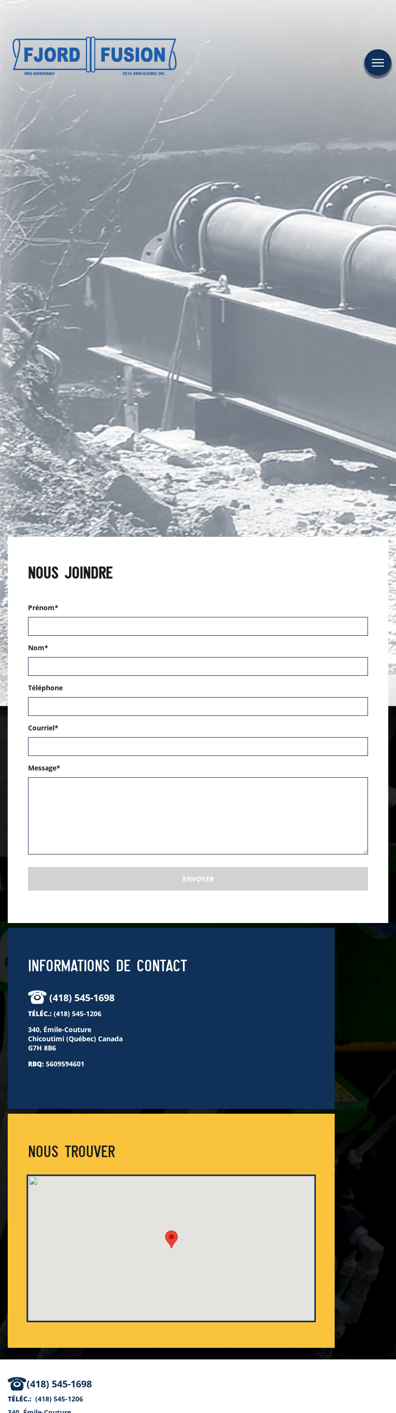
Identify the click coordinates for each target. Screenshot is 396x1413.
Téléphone (45, 687)
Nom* (38, 647)
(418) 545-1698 (81, 997)
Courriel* (43, 727)
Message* (44, 767)
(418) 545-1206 (77, 1013)
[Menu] (378, 62)
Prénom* (43, 607)
